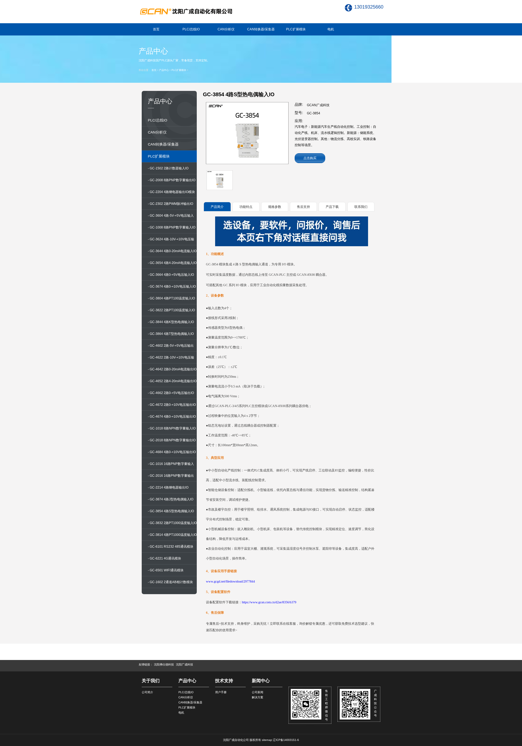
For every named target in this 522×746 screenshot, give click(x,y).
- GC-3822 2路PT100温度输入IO (171, 310)
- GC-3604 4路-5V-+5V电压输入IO (171, 218)
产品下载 (332, 207)
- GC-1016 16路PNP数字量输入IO (171, 466)
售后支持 (303, 207)
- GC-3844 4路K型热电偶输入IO (171, 322)
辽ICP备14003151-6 (286, 740)
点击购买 (309, 158)
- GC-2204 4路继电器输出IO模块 (171, 192)
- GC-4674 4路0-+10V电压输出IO (172, 416)
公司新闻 (257, 692)
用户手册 (221, 692)
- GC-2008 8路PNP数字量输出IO (171, 180)
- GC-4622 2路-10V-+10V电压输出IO (171, 359)
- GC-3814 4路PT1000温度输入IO (172, 534)
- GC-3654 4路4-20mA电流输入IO (172, 263)
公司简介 (147, 692)
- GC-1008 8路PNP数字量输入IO (171, 227)
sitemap (267, 740)
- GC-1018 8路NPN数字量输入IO (172, 428)
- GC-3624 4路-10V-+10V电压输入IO (171, 241)
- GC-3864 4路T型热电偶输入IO (171, 333)
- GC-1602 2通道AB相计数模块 (170, 582)
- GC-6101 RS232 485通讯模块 (170, 546)
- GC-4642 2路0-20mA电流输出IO (172, 369)
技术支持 (224, 680)
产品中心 (164, 70)
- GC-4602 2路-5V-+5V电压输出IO (171, 348)
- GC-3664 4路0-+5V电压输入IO (171, 274)
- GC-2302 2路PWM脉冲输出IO (170, 203)
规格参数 (274, 207)
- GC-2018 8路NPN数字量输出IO (172, 440)
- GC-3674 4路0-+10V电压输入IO (172, 286)
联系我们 (360, 207)
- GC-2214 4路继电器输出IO (168, 487)
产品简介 (217, 207)
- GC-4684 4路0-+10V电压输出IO (172, 452)
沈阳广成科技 (184, 664)
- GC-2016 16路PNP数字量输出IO (171, 478)
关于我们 (151, 680)
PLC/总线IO (191, 29)
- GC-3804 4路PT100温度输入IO (171, 298)
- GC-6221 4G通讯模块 (164, 558)
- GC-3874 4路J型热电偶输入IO (170, 499)
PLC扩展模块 (296, 29)
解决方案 (257, 697)
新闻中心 (261, 680)
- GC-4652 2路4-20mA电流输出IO (172, 381)
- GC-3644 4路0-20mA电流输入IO (172, 251)
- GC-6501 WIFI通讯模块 (166, 570)
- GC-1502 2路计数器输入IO (168, 168)
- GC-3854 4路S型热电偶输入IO (171, 511)
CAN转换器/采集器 (261, 29)
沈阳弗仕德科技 (164, 664)
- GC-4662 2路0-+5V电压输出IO (171, 393)
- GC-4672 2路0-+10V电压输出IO (172, 404)
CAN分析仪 (226, 29)
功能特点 (245, 207)
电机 (330, 29)
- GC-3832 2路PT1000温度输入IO (172, 523)
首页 (156, 29)
